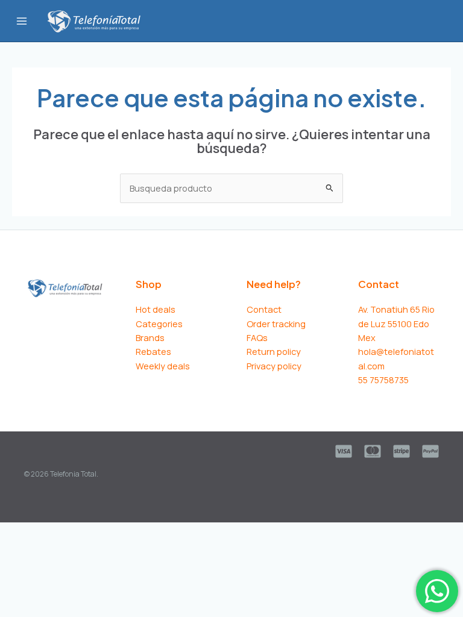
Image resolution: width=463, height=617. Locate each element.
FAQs (257, 337)
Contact (264, 309)
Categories (159, 324)
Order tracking (276, 324)
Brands (150, 337)
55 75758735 (383, 380)
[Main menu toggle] (22, 20)
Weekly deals (163, 366)
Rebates (153, 351)
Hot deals (155, 309)
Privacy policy (274, 366)
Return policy (274, 351)
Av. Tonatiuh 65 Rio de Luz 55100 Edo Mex (396, 323)
